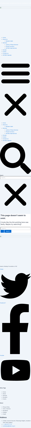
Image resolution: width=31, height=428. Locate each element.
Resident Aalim (9, 41)
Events (4, 51)
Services (5, 42)
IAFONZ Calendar (7, 55)
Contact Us (6, 53)
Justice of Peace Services (12, 44)
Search (1, 175)
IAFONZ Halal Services (11, 48)
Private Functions (10, 46)
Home (4, 37)
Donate (4, 50)
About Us (5, 39)
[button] (15, 89)
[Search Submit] (2, 231)
